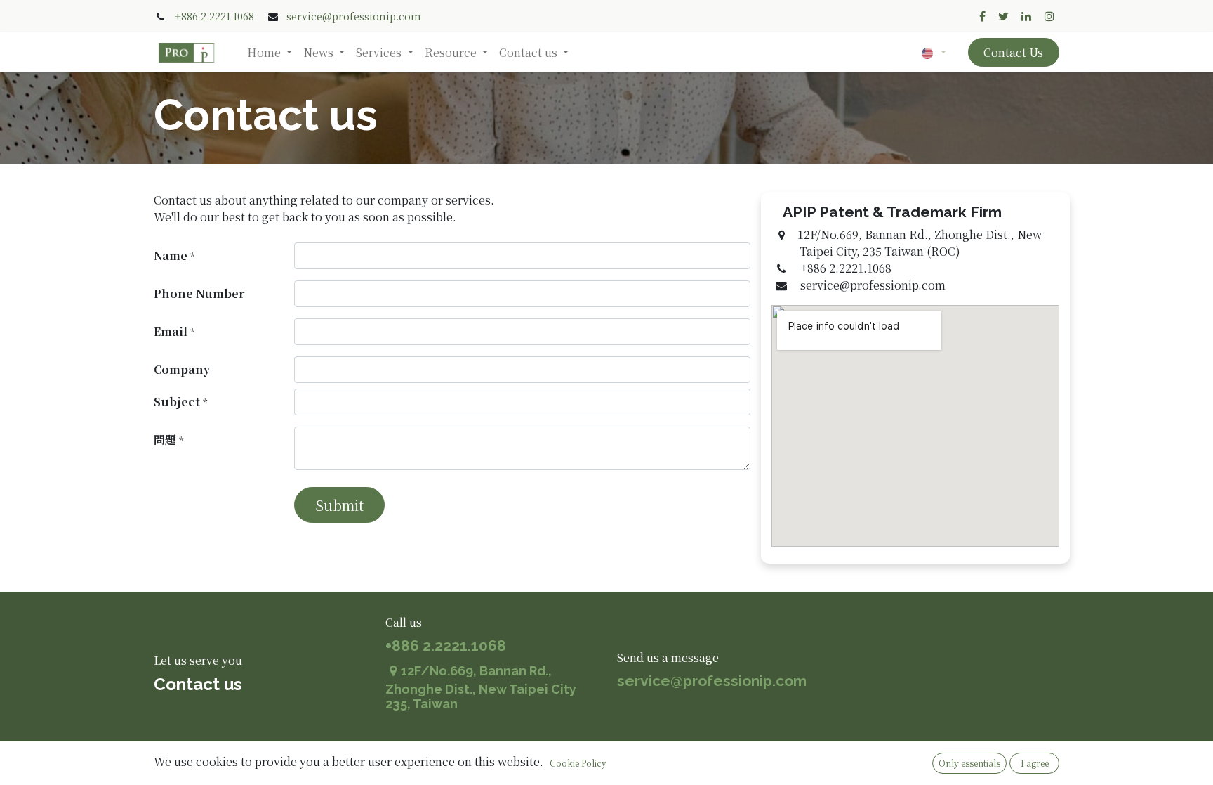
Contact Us (1013, 52)
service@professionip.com (353, 16)
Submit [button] (339, 505)
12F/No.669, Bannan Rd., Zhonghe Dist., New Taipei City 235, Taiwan (480, 687)
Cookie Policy (578, 763)
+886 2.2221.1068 (214, 16)
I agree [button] (1035, 763)
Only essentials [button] (969, 763)
